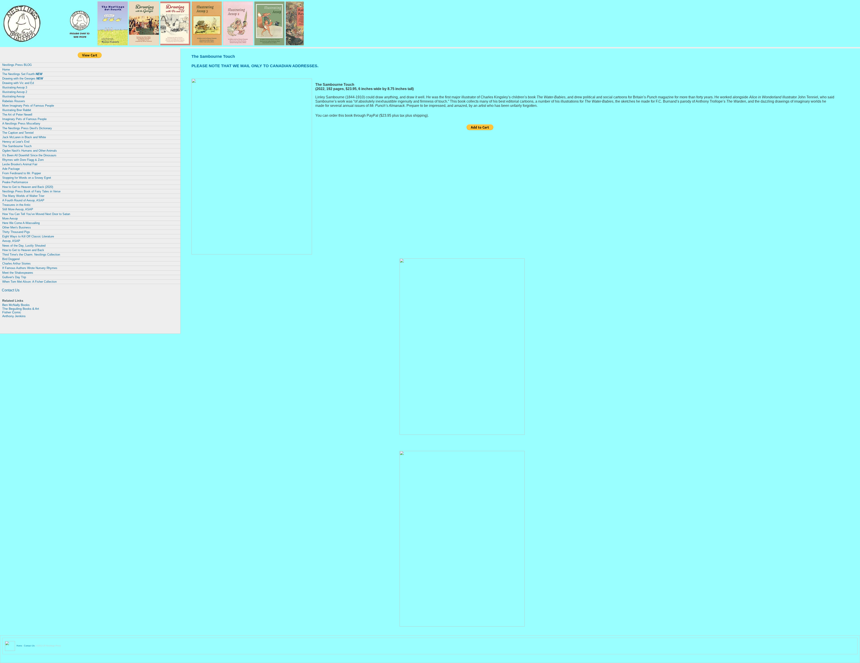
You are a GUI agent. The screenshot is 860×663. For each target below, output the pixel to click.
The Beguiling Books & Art (20, 308)
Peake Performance (15, 182)
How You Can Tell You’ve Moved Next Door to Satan (36, 214)
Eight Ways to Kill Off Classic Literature (28, 236)
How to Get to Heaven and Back (23, 250)
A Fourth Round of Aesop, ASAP (23, 200)
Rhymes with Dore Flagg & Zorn (23, 159)
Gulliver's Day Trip (14, 277)
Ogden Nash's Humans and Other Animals (29, 150)
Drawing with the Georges (22, 78)
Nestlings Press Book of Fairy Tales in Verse (31, 191)
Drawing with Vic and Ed (18, 83)
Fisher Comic (11, 312)
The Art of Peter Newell (17, 114)
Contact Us (10, 290)
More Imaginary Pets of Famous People (28, 105)
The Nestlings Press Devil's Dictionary (27, 128)
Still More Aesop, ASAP (17, 209)
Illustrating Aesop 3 (14, 87)
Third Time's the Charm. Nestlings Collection (31, 254)
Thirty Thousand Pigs (16, 232)
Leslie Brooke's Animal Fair (19, 164)
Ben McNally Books (16, 305)
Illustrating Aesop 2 (14, 92)
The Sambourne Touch (17, 146)
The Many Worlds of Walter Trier (23, 196)
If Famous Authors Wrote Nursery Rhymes (29, 268)
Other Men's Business (16, 227)
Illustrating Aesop (13, 96)
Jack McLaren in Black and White (24, 137)
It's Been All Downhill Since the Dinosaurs (29, 155)
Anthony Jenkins (14, 316)
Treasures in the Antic (16, 205)
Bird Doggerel (11, 259)
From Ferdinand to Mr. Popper (21, 173)
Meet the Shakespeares (17, 272)
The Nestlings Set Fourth (22, 74)
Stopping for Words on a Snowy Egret (26, 177)
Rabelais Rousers (13, 101)
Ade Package (11, 168)
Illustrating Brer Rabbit (16, 110)
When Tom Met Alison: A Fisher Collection (29, 281)
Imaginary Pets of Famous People (24, 119)
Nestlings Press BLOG (17, 65)
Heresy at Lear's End (15, 141)
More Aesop (10, 218)
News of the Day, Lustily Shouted (23, 245)
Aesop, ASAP (11, 241)
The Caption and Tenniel (18, 132)
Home (6, 69)
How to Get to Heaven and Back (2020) (27, 187)
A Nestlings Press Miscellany (21, 123)
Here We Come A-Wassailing (21, 223)
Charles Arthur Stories (16, 263)
